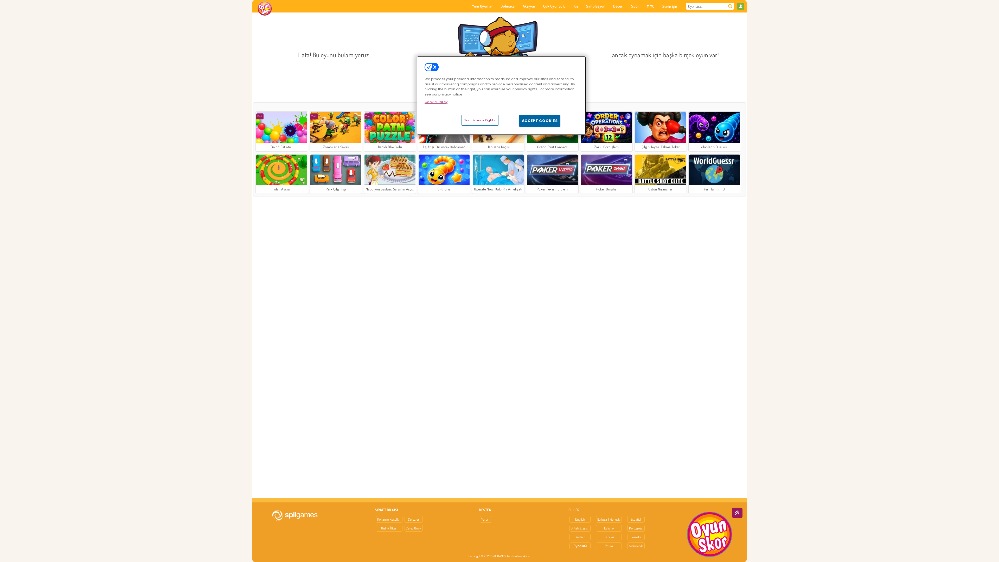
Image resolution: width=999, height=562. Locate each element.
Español (636, 519)
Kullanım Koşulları (389, 519)
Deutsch (580, 537)
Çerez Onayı (413, 528)
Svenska (636, 537)
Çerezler (413, 519)
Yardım (485, 519)
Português (636, 528)
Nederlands (636, 546)
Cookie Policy (436, 101)
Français (609, 537)
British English (580, 528)
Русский (580, 546)
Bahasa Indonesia (608, 519)
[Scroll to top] (737, 513)
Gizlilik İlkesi (389, 528)
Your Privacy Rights (480, 120)
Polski (609, 546)
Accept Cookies (540, 120)
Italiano (609, 528)
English (580, 519)
